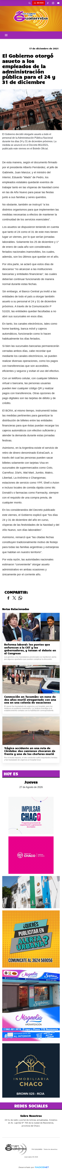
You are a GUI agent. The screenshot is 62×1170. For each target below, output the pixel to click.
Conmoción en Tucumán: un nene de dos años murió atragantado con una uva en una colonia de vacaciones (30, 699)
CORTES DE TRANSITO (31, 41)
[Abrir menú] (6, 35)
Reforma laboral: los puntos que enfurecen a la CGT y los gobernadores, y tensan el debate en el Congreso (30, 649)
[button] (29, 3)
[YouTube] (58, 3)
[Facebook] (47, 3)
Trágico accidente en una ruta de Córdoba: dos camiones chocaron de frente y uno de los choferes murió (29, 751)
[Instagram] (53, 3)
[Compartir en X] (14, 598)
